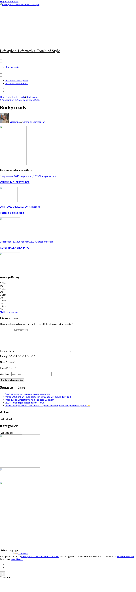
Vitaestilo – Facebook (16, 83)
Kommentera (7, 350)
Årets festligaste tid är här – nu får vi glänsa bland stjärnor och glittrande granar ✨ (47, 405)
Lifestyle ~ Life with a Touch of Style (30, 50)
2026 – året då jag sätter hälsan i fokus (24, 402)
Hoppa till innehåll (9, 1)
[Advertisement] (68, 25)
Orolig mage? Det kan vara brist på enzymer (27, 393)
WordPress (17, 559)
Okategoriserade (47, 176)
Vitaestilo (14, 121)
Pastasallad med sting (12, 212)
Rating (4, 356)
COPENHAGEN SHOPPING (14, 247)
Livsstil (28, 206)
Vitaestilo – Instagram (16, 80)
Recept (36, 206)
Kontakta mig (12, 67)
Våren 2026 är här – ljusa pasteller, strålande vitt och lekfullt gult (38, 396)
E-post (4, 368)
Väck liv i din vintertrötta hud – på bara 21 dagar (29, 399)
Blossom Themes (125, 556)
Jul (8, 96)
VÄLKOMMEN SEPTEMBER (14, 182)
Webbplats (5, 374)
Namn (3, 361)
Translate (23, 553)
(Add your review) (9, 312)
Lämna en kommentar (33, 121)
